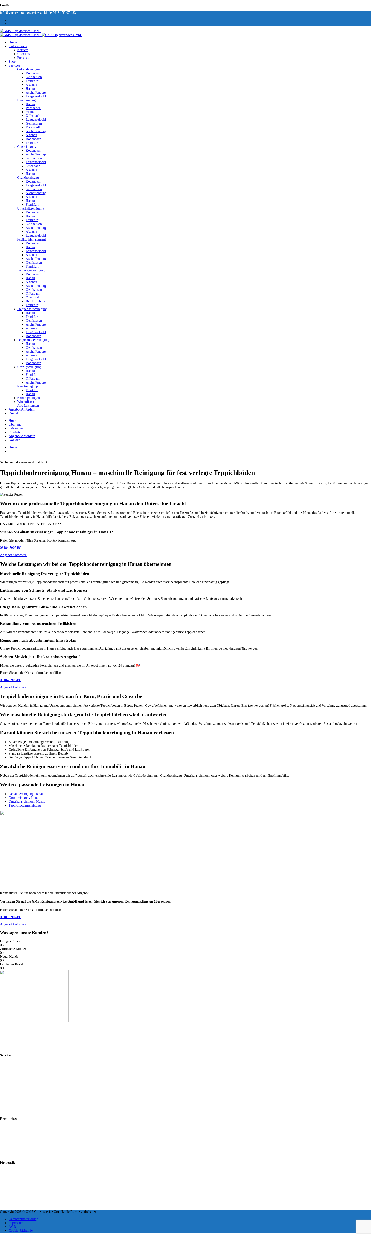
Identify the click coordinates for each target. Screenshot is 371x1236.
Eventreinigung (27, 386)
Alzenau (31, 85)
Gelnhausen (34, 77)
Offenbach (33, 115)
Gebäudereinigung (29, 69)
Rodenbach (33, 73)
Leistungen (16, 428)
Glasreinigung (26, 146)
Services (14, 65)
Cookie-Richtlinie (21, 1154)
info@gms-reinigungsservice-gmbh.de (26, 12)
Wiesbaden (33, 108)
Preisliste (23, 57)
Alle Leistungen (28, 405)
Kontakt (14, 413)
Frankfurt (32, 81)
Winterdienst (25, 401)
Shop (12, 61)
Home (13, 42)
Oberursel (32, 297)
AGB (12, 1138)
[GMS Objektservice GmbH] (20, 31)
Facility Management (31, 239)
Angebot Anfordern (22, 409)
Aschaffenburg (36, 92)
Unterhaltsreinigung (30, 208)
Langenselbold (36, 96)
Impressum (16, 1142)
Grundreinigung (28, 177)
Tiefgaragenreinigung (31, 270)
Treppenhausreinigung (32, 309)
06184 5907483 (10, 548)
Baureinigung (26, 100)
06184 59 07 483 (64, 12)
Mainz (30, 112)
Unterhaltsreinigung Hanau (27, 801)
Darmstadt (33, 127)
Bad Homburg (35, 301)
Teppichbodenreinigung (33, 340)
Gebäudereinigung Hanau (26, 794)
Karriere (22, 50)
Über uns (23, 54)
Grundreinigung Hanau (24, 797)
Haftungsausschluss (22, 1150)
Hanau (30, 88)
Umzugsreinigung (29, 367)
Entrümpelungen (28, 398)
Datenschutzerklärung (23, 1146)
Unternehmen (18, 46)
